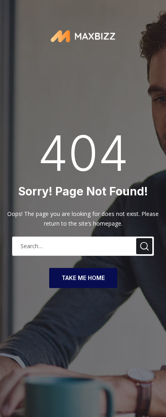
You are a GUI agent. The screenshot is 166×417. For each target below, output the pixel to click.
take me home (83, 277)
